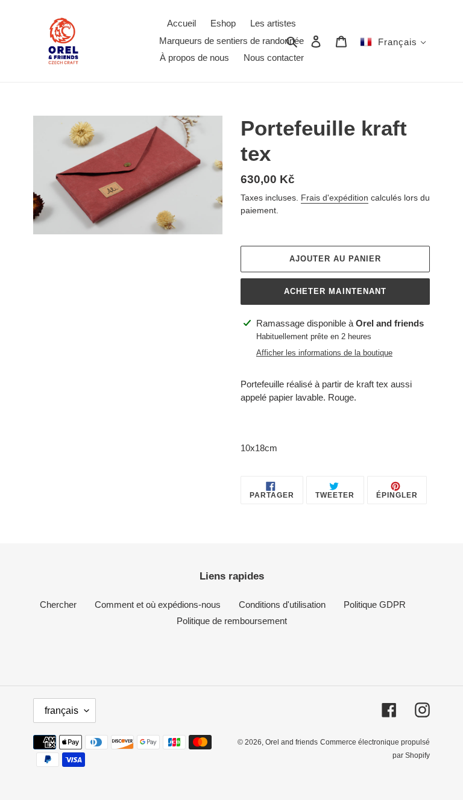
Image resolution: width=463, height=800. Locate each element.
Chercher (58, 604)
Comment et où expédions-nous (158, 604)
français (61, 710)
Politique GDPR (375, 604)
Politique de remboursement (232, 621)
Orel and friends (291, 742)
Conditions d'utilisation (282, 604)
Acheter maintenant (335, 291)
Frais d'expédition (334, 197)
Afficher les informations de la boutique (324, 352)
